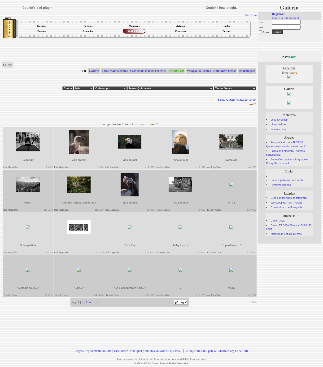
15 (98, 302)
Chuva (293, 73)
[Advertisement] (130, 50)
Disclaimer (121, 351)
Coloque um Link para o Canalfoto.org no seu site (217, 351)
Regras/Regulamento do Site (93, 351)
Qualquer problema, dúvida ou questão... (156, 351)
